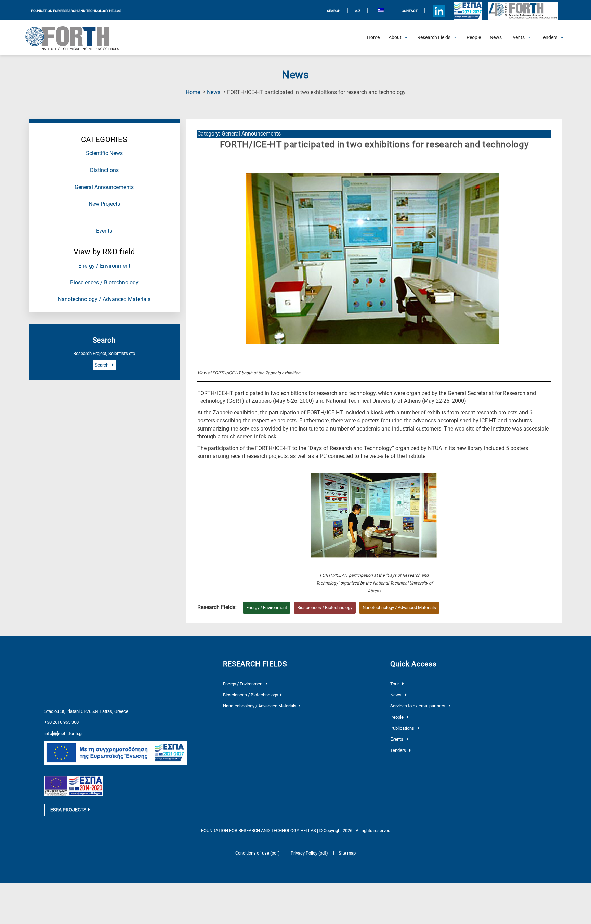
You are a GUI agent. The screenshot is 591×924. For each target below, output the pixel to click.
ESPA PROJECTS (68, 809)
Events (104, 231)
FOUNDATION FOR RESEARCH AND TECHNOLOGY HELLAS (76, 11)
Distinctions (104, 170)
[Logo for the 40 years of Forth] (522, 11)
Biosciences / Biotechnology (104, 283)
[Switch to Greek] (381, 11)
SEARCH (333, 11)
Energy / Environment (104, 266)
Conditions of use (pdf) (257, 853)
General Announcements (104, 187)
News (213, 92)
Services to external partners (418, 705)
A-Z (357, 11)
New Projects (104, 204)
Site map (347, 853)
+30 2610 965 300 (61, 722)
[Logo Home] (77, 37)
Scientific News (104, 153)
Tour (395, 683)
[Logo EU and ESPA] (467, 11)
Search (102, 365)
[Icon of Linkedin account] (439, 11)
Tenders (398, 750)
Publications (402, 728)
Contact (410, 11)
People (397, 717)
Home (193, 92)
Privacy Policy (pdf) (310, 853)
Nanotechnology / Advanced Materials (104, 299)
